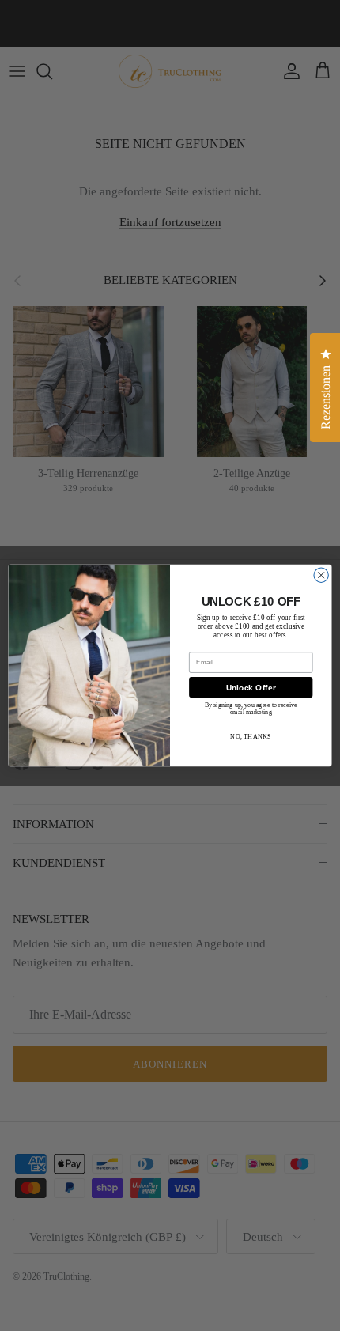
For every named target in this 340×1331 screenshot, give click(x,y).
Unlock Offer (251, 687)
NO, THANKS (250, 735)
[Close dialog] (321, 575)
